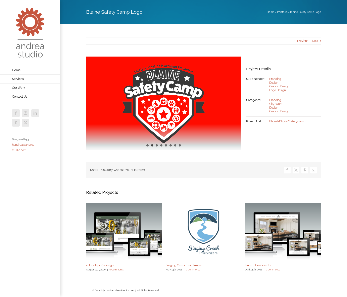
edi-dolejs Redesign (100, 265)
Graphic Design (279, 86)
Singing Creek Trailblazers (183, 265)
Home (271, 11)
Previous (302, 40)
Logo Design (277, 90)
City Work (275, 103)
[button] (89, 237)
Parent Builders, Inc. (259, 265)
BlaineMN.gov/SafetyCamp (287, 121)
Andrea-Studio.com (123, 290)
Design (273, 82)
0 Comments (116, 269)
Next (315, 40)
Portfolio (282, 11)
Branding (275, 78)
